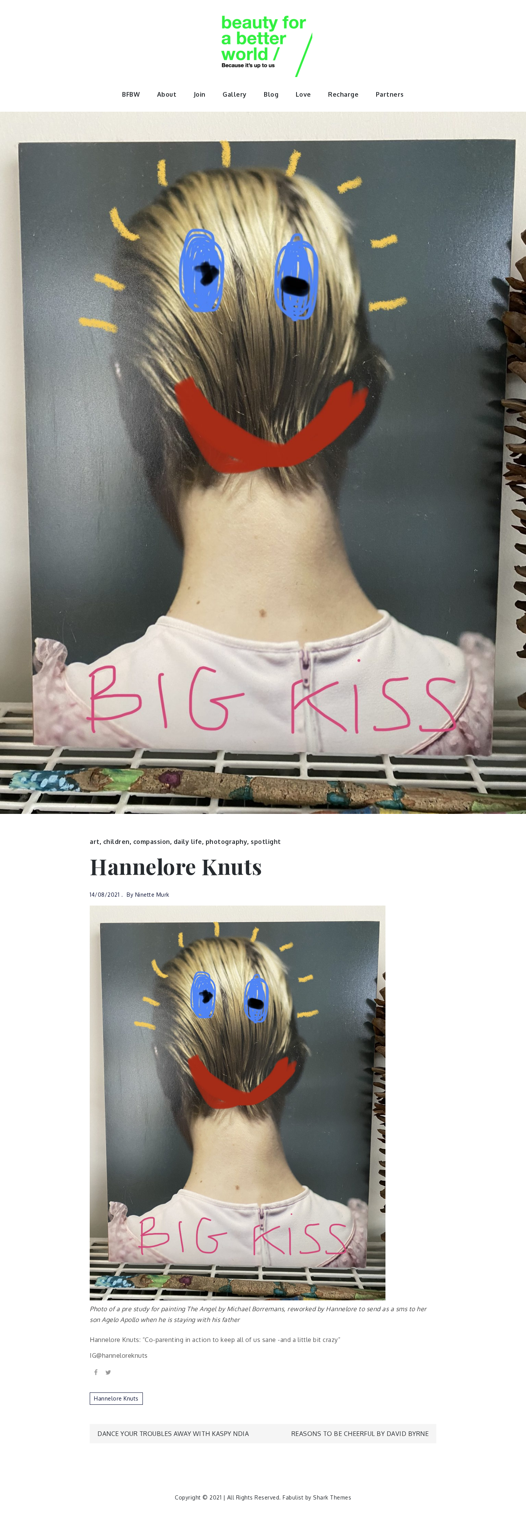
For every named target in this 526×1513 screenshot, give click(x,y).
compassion (151, 841)
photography (227, 841)
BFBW (131, 94)
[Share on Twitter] (108, 1372)
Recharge (343, 94)
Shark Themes (332, 1497)
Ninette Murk (152, 894)
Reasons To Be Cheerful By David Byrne (360, 1434)
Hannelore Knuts (116, 1398)
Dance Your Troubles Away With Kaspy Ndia (173, 1434)
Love (303, 94)
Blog (271, 94)
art (95, 841)
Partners (390, 94)
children (116, 841)
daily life (188, 841)
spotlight (266, 841)
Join (200, 94)
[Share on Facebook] (96, 1372)
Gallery (235, 94)
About (167, 94)
